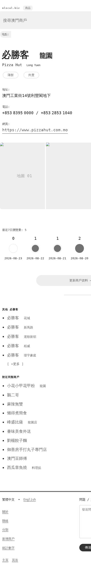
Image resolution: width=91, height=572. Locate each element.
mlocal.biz (11, 8)
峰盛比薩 (22, 422)
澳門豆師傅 (17, 458)
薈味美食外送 (19, 431)
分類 (5, 529)
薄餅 (11, 75)
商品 (27, 8)
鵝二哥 (13, 395)
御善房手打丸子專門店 (27, 449)
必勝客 (18, 317)
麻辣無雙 (15, 404)
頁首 (15, 560)
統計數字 (8, 548)
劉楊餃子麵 (17, 440)
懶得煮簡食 (17, 413)
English (29, 499)
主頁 (5, 560)
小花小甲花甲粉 (26, 385)
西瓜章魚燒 (24, 467)
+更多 (15, 364)
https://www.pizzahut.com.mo (35, 130)
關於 (5, 511)
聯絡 (5, 521)
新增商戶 (8, 539)
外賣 (31, 75)
